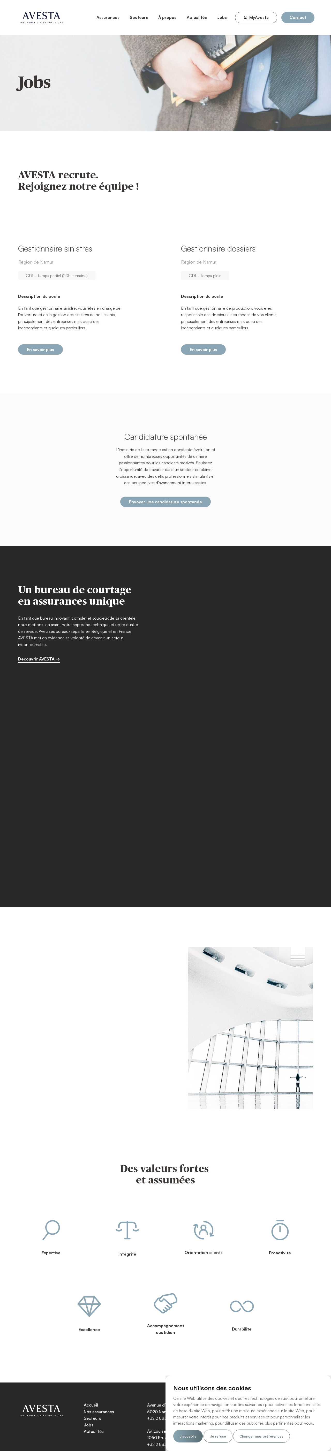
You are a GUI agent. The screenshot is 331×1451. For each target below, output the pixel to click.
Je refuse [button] (218, 1436)
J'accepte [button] (188, 1436)
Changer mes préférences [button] (261, 1436)
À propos (167, 17)
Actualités (197, 17)
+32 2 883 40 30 (163, 1418)
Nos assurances (99, 1411)
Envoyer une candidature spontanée (165, 501)
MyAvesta (259, 17)
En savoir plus (40, 349)
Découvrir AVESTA (36, 659)
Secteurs (139, 17)
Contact (298, 17)
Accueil (91, 1405)
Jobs (222, 17)
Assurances (107, 17)
